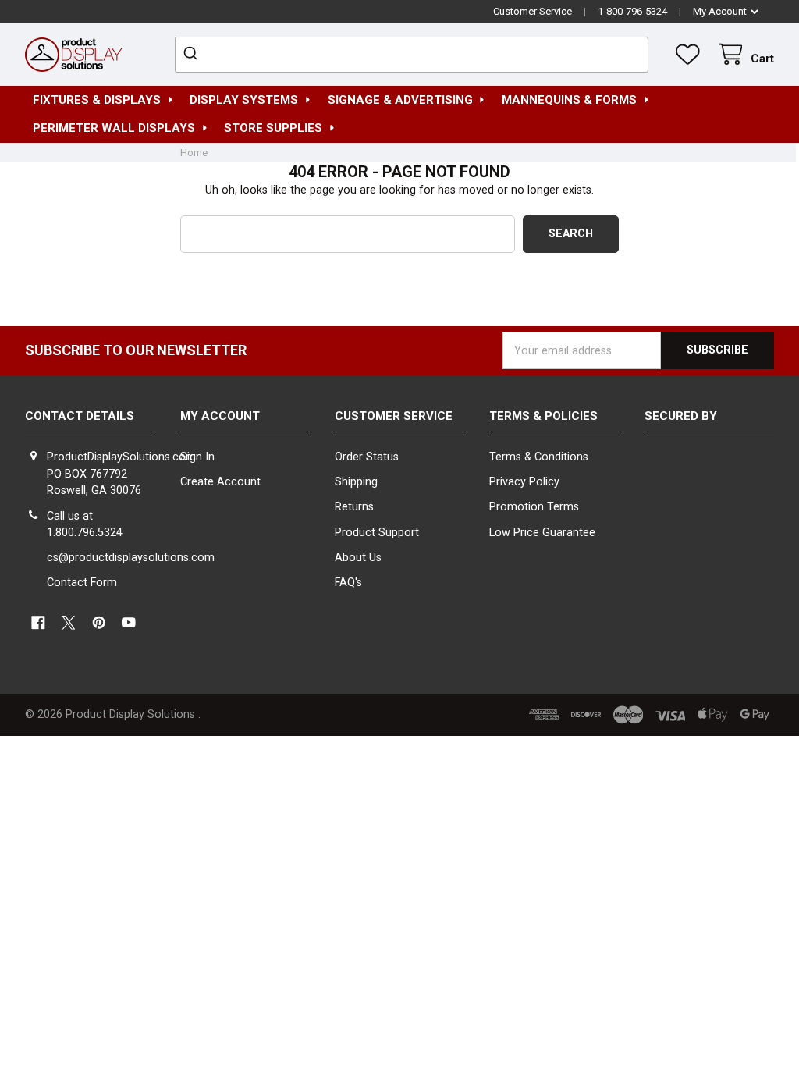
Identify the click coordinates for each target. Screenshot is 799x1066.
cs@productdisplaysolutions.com (131, 557)
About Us (358, 557)
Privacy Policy (524, 482)
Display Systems (244, 100)
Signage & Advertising (400, 100)
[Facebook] (38, 622)
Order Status (367, 457)
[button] (709, 477)
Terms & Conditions (538, 457)
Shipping (356, 482)
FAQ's (348, 582)
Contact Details (79, 416)
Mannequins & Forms (569, 100)
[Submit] (192, 54)
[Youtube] (129, 622)
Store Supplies (273, 128)
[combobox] (411, 55)
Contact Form (82, 582)
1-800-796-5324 (632, 11)
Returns (354, 506)
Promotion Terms (534, 506)
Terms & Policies (543, 416)
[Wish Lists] (690, 54)
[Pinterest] (99, 622)
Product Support (377, 532)
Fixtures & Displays (97, 100)
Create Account (220, 482)
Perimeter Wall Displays (114, 128)
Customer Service (532, 11)
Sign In (197, 457)
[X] (68, 622)
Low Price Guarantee (542, 532)
